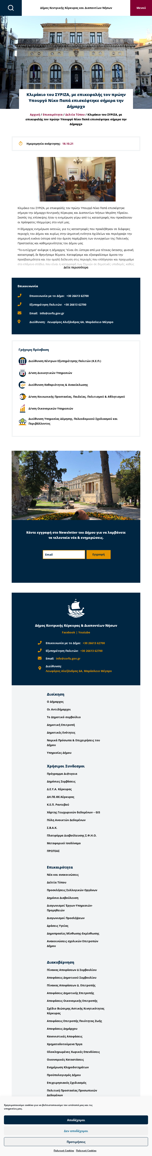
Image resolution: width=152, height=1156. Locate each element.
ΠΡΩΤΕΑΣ (53, 851)
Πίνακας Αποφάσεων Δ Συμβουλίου (72, 970)
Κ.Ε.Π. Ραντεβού (58, 804)
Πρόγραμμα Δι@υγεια (62, 774)
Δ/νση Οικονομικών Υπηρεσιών (50, 408)
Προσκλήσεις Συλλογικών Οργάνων (72, 890)
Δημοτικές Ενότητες (61, 732)
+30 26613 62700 (77, 296)
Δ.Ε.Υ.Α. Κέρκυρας (59, 789)
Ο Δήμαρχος (55, 701)
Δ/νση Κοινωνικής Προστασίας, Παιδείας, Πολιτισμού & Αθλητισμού (76, 396)
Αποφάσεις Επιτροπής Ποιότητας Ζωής (74, 1021)
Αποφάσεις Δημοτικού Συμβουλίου (71, 977)
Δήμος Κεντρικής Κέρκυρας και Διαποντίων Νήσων (76, 8)
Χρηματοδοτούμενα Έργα (64, 1044)
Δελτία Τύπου (75, 114)
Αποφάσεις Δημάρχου (62, 1029)
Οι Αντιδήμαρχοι (59, 709)
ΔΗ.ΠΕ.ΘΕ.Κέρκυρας (60, 797)
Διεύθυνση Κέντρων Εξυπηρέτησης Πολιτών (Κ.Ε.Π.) (64, 361)
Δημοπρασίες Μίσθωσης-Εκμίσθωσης (73, 933)
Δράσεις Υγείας (57, 926)
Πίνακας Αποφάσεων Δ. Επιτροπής (71, 985)
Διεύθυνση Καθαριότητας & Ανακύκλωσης (58, 385)
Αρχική (35, 114)
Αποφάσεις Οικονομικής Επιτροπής (72, 1001)
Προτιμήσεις (76, 1142)
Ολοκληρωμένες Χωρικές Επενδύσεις (73, 1052)
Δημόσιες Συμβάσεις (61, 781)
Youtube (84, 632)
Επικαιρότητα (53, 114)
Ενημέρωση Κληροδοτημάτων (68, 1067)
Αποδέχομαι (76, 1120)
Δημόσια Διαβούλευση (62, 898)
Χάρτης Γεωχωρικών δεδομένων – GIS (73, 812)
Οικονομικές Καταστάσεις (65, 1059)
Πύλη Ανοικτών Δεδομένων (66, 820)
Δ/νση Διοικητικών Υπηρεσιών (50, 373)
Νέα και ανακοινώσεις (63, 875)
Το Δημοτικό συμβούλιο (64, 717)
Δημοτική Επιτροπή (61, 725)
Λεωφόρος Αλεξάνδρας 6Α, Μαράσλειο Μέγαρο (80, 322)
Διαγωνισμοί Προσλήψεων (66, 918)
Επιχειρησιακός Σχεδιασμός (66, 1083)
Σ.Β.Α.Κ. (52, 828)
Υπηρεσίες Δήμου (59, 753)
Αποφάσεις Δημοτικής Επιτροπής (70, 993)
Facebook (68, 632)
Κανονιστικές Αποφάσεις (64, 1036)
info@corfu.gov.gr (52, 313)
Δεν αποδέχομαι (76, 1131)
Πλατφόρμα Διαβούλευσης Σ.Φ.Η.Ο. (72, 835)
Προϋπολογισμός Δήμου (64, 1075)
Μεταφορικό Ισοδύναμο (64, 843)
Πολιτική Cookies (64, 1150)
